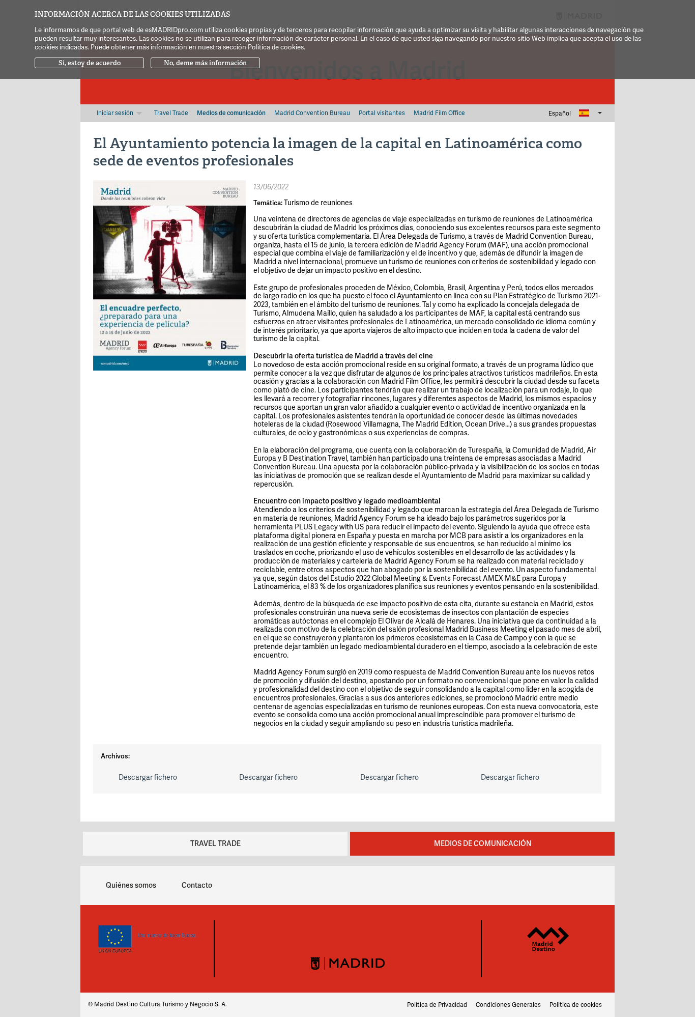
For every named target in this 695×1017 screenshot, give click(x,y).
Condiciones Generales (508, 1004)
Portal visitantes (382, 112)
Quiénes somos (131, 885)
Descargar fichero (148, 777)
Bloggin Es (546, 882)
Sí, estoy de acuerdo (90, 63)
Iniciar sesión (116, 112)
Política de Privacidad (437, 1004)
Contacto (197, 885)
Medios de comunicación (231, 112)
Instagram (334, 930)
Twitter (361, 930)
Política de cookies (575, 1004)
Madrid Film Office (439, 112)
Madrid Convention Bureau (312, 112)
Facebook (306, 930)
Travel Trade (171, 112)
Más (140, 113)
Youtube (389, 930)
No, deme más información (205, 63)
